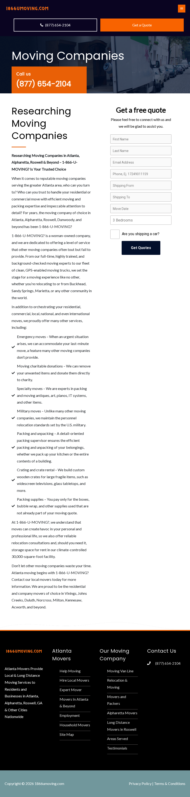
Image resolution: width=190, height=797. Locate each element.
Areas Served (117, 738)
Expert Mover (71, 689)
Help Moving (70, 671)
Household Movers (75, 725)
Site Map (67, 734)
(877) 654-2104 (57, 25)
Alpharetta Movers (122, 713)
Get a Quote (142, 25)
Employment (70, 715)
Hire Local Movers (74, 680)
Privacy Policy (140, 783)
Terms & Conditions (169, 783)
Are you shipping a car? (140, 234)
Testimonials (117, 748)
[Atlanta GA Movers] (27, 8)
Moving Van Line (120, 671)
